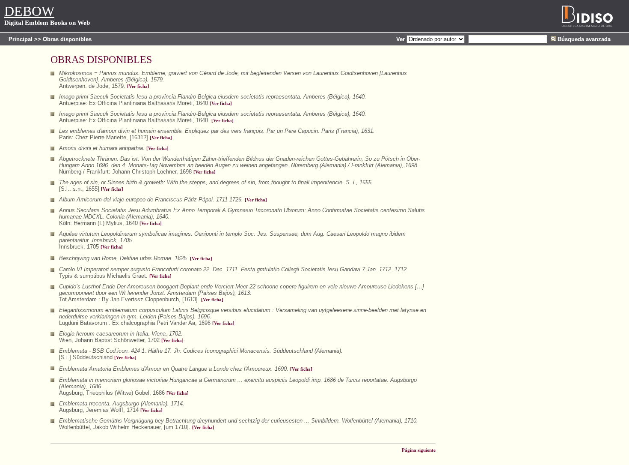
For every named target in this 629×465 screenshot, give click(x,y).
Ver (400, 39)
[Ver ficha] (138, 86)
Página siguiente (419, 450)
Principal (21, 39)
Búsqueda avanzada (584, 39)
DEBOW (29, 11)
